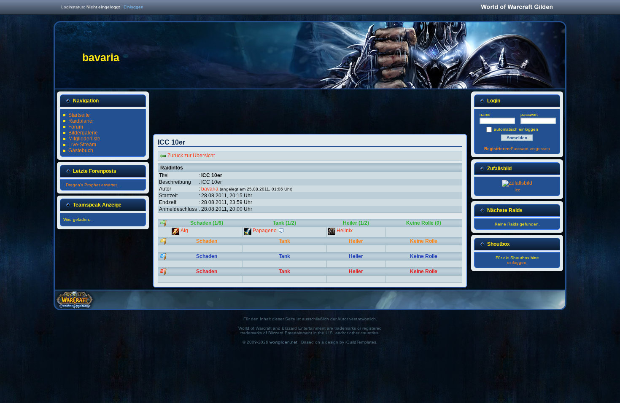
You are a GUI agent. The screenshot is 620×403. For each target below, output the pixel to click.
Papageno (265, 231)
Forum (75, 127)
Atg (184, 231)
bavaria (209, 189)
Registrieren (496, 148)
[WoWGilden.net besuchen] (517, 7)
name (485, 114)
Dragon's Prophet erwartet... (93, 185)
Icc (517, 190)
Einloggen (133, 7)
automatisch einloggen (516, 129)
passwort (529, 114)
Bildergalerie (83, 133)
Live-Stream (82, 145)
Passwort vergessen (530, 148)
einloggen (516, 262)
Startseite (79, 115)
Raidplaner (81, 121)
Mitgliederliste (84, 139)
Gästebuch (80, 150)
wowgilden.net (283, 342)
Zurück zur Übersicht (191, 156)
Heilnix (345, 231)
